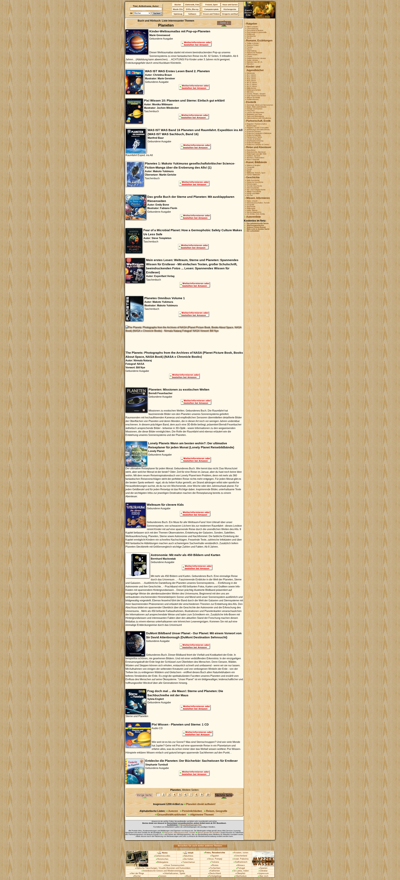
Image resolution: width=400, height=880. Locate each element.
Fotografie (250, 167)
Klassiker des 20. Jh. (255, 62)
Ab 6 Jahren (251, 79)
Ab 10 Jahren (252, 82)
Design (249, 169)
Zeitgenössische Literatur (256, 58)
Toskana (214, 862)
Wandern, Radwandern (255, 158)
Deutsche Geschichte (255, 182)
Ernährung (251, 34)
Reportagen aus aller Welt (256, 154)
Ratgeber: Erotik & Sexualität (257, 128)
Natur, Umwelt (252, 201)
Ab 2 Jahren (251, 75)
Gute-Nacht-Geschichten (256, 96)
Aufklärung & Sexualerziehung (258, 129)
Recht (249, 38)
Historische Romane (254, 53)
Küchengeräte (230, 9)
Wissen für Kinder (253, 97)
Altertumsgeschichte (255, 225)
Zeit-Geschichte (253, 188)
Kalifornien (214, 871)
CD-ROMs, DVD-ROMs (256, 214)
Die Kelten (188, 859)
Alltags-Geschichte (254, 191)
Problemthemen (253, 99)
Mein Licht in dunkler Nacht (258, 229)
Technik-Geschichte (254, 186)
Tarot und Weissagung (255, 116)
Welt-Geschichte (253, 180)
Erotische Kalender (254, 135)
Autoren (173, 811)
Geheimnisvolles (162, 856)
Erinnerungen (252, 184)
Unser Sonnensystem (174, 865)
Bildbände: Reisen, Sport (256, 173)
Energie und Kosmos (254, 109)
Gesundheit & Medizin (255, 30)
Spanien (263, 868)
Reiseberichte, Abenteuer (256, 152)
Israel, (236, 859)
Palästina (244, 859)
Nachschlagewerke (254, 212)
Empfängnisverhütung (255, 141)
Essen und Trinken (211, 14)
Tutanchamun (188, 862)
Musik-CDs (178, 9)
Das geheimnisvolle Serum (258, 223)
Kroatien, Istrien (240, 852)
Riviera (214, 865)
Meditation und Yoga (254, 114)
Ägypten (214, 856)
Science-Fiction (252, 45)
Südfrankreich (240, 862)
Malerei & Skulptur (253, 165)
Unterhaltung (251, 51)
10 (208, 794)
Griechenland (240, 856)
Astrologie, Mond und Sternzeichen (260, 105)
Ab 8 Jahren (251, 81)
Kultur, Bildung (252, 210)
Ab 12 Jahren (252, 84)
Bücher (178, 5)
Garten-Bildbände (253, 175)
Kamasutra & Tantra (254, 137)
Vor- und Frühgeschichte (256, 190)
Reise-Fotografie (253, 159)
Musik (249, 171)
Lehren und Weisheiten (255, 112)
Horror (249, 49)
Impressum (263, 873)
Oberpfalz (240, 873)
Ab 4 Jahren (251, 77)
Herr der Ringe (137, 873)
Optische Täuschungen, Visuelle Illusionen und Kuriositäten (162, 868)
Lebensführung (252, 29)
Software (192, 14)
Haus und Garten (230, 5)
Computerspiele (211, 9)
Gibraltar (263, 871)
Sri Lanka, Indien (240, 871)
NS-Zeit (249, 195)
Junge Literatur (252, 60)
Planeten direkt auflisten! (200, 804)
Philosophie (251, 208)
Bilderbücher (251, 88)
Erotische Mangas (253, 143)
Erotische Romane (254, 131)
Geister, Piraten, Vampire (256, 94)
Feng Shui (250, 111)
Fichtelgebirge (214, 876)
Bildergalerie (162, 862)
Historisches (162, 859)
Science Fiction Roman (256, 227)
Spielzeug (178, 14)
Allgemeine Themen (202, 814)
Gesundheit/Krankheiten (171, 814)
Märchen (250, 92)
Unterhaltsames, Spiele (174, 873)
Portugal (240, 868)
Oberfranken (240, 876)
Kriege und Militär (253, 193)
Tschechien (214, 868)
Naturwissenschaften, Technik (258, 203)
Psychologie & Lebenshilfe (257, 32)
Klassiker (250, 64)
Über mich (263, 876)
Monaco (240, 865)
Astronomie (251, 206)
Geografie (250, 205)
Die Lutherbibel (253, 231)
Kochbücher (251, 36)
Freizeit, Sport (211, 5)
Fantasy (250, 47)
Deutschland (214, 873)
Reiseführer (251, 150)
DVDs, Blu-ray (192, 9)
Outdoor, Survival (253, 156)
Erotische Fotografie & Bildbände (259, 133)
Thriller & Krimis (253, 43)
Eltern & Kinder (252, 27)
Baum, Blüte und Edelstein (256, 107)
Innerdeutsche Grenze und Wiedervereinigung (163, 871)
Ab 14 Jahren (252, 86)
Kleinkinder (251, 73)
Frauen (249, 56)
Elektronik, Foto (192, 5)
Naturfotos (188, 856)
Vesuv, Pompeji (214, 859)
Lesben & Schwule (254, 139)
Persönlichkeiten (191, 811)
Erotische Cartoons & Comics (258, 144)
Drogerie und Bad (230, 14)
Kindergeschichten (254, 90)
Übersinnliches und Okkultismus (259, 118)
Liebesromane (252, 54)
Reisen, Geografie (216, 811)
